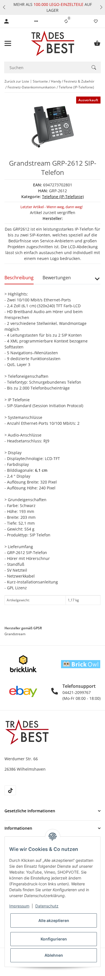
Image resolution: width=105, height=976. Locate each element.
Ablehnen (54, 955)
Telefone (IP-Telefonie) (63, 196)
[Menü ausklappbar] (7, 43)
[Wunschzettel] (96, 21)
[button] (4, 7)
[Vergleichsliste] (66, 21)
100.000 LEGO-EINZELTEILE (57, 4)
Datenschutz (47, 906)
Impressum (19, 906)
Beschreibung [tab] (19, 277)
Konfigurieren (54, 939)
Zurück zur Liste (16, 81)
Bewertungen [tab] (57, 277)
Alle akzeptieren (53, 920)
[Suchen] (94, 67)
